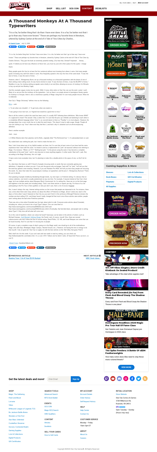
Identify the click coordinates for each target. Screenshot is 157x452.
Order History (85, 398)
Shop (49, 8)
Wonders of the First (16, 416)
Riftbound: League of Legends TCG (140, 97)
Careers (83, 438)
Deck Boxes (111, 177)
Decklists (101, 8)
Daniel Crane (15, 43)
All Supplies (111, 186)
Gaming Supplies (15, 430)
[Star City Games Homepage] (23, 5)
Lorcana (112, 116)
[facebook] (132, 379)
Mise (10, 104)
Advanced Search (51, 394)
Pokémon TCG (126, 97)
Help (134, 3)
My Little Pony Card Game (126, 156)
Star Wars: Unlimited (112, 156)
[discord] (119, 379)
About (83, 431)
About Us (83, 434)
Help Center (84, 410)
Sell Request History (87, 401)
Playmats (110, 182)
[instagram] (126, 379)
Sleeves (109, 172)
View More (126, 367)
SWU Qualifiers (50, 414)
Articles (47, 423)
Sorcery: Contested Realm (140, 117)
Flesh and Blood (140, 137)
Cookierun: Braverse (140, 156)
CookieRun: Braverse (16, 423)
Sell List (61, 8)
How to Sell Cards (51, 435)
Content (87, 8)
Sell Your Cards (125, 3)
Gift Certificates (135, 177)
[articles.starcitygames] (145, 379)
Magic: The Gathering (112, 97)
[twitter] (138, 379)
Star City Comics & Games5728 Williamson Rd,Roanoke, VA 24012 (126, 401)
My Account (86, 391)
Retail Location (124, 391)
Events (47, 403)
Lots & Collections (136, 172)
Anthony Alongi (36, 217)
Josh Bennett (25, 217)
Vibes (126, 116)
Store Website (121, 394)
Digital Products (135, 182)
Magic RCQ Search (51, 410)
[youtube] (113, 379)
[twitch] (106, 379)
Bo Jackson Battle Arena (112, 137)
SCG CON (74, 8)
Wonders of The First (126, 137)
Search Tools (51, 391)
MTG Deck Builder (51, 398)
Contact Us (84, 414)
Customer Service (89, 419)
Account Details (86, 394)
